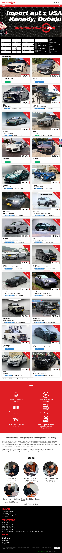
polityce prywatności (10, 548)
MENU (3, 5)
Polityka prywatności (8, 511)
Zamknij (57, 547)
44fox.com (58, 551)
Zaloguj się (56, 2)
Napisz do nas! (45, 551)
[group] (31, 22)
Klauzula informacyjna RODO (10, 515)
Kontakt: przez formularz (9, 544)
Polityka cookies (6, 513)
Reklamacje (5, 516)
